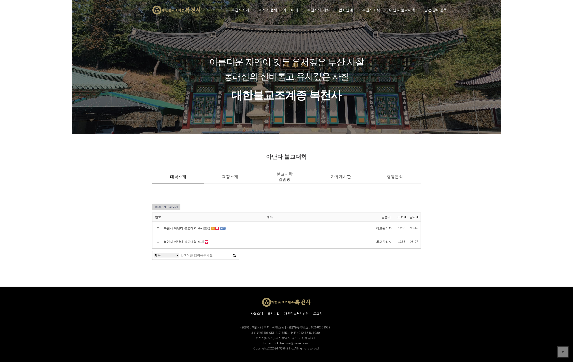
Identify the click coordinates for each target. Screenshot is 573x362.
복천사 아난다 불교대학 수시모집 (187, 228)
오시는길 (273, 313)
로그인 (317, 313)
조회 (400, 217)
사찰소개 (257, 313)
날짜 (413, 217)
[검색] (234, 255)
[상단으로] (563, 352)
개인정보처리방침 (296, 313)
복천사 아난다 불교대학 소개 (184, 241)
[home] (176, 10)
